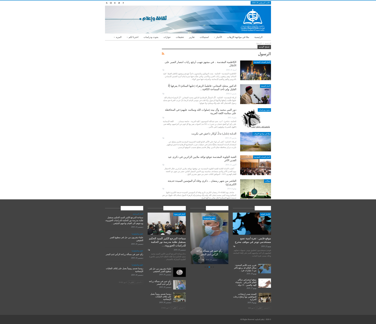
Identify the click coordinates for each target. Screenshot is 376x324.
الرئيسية (258, 37)
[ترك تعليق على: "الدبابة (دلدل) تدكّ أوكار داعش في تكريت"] (163, 138)
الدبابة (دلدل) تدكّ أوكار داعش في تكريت (213, 133)
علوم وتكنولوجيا (209, 218)
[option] (209, 239)
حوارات (167, 37)
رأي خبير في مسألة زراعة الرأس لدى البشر (124, 254)
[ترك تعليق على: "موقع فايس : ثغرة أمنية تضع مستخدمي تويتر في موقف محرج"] (234, 246)
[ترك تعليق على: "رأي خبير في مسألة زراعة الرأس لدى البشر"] (203, 259)
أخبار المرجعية (179, 214)
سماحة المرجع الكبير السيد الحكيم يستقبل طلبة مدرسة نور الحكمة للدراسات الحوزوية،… (167, 242)
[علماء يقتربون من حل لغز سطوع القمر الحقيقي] (179, 272)
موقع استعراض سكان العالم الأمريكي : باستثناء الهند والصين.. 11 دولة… (245, 282)
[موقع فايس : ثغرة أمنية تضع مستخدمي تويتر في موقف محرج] (252, 224)
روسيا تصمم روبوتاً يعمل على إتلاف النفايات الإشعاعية (160, 296)
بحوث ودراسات (150, 37)
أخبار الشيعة (265, 86)
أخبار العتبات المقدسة (262, 62)
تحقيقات (180, 37)
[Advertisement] (131, 65)
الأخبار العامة (265, 214)
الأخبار (219, 37)
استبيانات (204, 37)
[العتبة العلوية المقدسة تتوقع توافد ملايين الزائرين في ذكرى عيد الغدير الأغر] (255, 165)
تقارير (192, 37)
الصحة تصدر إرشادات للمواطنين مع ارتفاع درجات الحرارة (244, 297)
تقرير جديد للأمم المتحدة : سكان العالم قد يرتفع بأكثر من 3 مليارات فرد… (245, 268)
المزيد (118, 37)
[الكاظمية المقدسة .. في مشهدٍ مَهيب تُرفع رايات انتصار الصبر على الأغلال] (255, 70)
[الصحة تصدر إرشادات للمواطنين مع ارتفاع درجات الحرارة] (264, 297)
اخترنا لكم (133, 37)
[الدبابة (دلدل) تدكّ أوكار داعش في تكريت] (255, 142)
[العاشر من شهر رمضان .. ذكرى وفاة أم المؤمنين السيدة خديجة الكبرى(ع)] (255, 189)
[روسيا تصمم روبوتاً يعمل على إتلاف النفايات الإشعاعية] (179, 297)
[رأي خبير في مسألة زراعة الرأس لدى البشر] (209, 238)
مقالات (267, 181)
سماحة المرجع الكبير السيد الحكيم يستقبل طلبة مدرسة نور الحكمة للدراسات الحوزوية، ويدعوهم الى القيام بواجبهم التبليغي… (124, 220)
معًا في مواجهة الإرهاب (238, 37)
